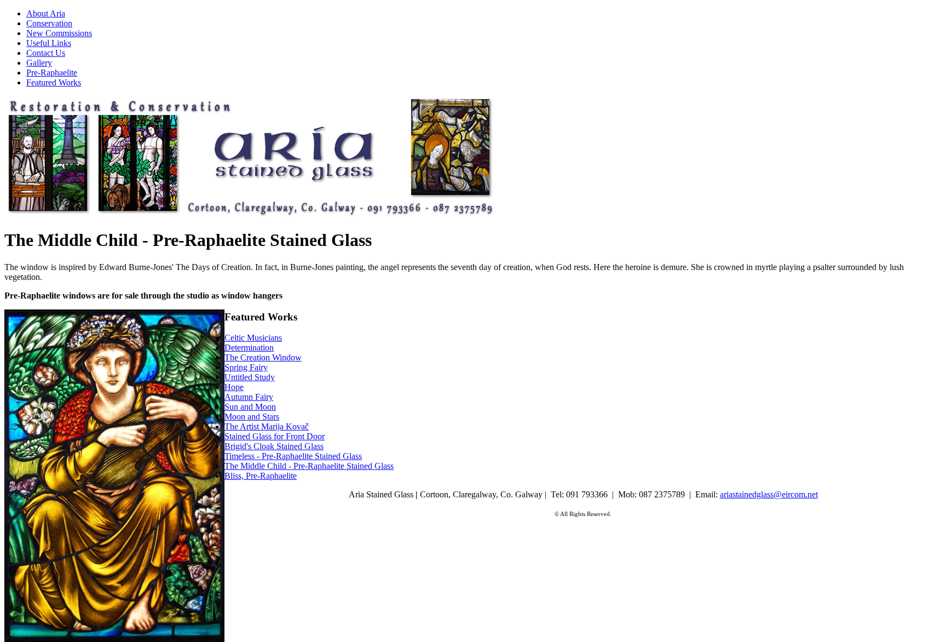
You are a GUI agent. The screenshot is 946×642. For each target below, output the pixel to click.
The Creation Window (263, 357)
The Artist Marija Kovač (266, 426)
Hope (234, 387)
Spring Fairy (246, 367)
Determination (249, 347)
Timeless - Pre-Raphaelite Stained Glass (293, 456)
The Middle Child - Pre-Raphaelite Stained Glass (309, 466)
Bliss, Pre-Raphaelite (260, 475)
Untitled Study (249, 377)
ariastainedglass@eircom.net (769, 494)
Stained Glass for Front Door (274, 436)
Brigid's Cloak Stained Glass (274, 446)
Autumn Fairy (248, 397)
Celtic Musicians (253, 337)
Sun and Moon (250, 406)
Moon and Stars (251, 416)
